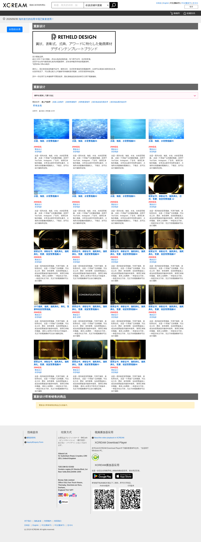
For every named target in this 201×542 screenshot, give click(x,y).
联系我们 (57, 521)
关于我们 (27, 521)
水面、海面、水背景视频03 (46, 196)
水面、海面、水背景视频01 (122, 196)
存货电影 (38, 152)
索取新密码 (31, 438)
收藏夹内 (191, 13)
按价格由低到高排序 (100, 102)
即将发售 (37, 105)
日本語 (158, 3)
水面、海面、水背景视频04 (122, 141)
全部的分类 (15, 29)
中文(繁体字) (186, 3)
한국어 (195, 3)
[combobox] (68, 5)
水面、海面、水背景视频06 (84, 141)
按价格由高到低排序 (119, 102)
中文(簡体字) (46, 525)
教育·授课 (77, 317)
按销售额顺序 (71, 102)
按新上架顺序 (58, 102)
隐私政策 (37, 521)
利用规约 (47, 521)
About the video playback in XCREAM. (109, 438)
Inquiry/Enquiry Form (35, 442)
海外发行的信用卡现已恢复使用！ (36, 19)
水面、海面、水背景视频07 (46, 141)
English (166, 3)
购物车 (177, 13)
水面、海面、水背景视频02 (84, 196)
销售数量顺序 (84, 102)
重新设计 (38, 149)
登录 (191, 7)
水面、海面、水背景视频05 (161, 141)
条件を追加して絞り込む (44, 95)
